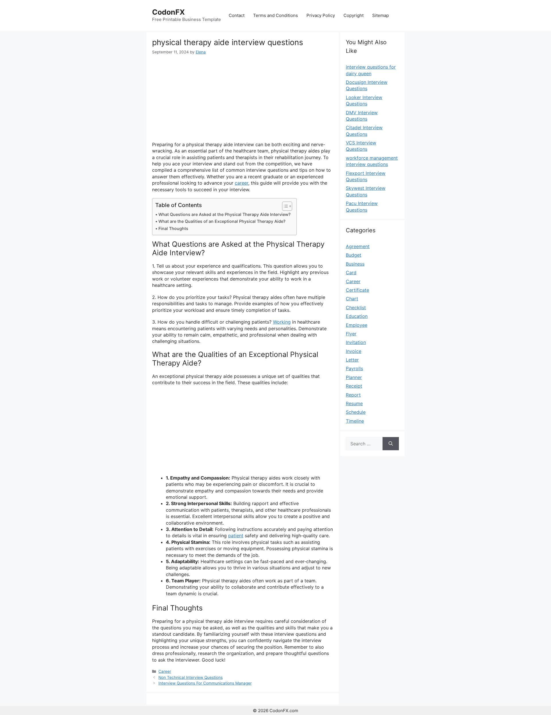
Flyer (351, 334)
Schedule (356, 412)
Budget (353, 255)
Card (351, 272)
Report (353, 395)
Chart (352, 299)
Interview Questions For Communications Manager (205, 683)
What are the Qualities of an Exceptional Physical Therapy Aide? (222, 221)
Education (357, 316)
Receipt (354, 386)
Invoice (353, 351)
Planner (354, 377)
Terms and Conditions (275, 15)
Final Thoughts (173, 228)
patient (235, 535)
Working (282, 322)
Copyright (354, 15)
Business (355, 264)
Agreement (358, 246)
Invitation (356, 342)
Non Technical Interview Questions (190, 677)
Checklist (356, 307)
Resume (354, 403)
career (241, 183)
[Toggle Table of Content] (284, 206)
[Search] (391, 443)
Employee (356, 325)
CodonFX (168, 12)
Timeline (355, 421)
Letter (352, 360)
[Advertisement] (242, 98)
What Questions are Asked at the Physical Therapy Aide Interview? (224, 214)
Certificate (357, 290)
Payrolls (354, 368)
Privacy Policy (320, 15)
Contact (237, 15)
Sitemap (380, 15)
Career (164, 671)
